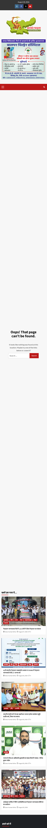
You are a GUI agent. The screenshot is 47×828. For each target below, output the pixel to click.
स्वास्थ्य (6, 623)
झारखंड (6, 620)
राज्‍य (16, 620)
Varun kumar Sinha (10, 632)
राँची (11, 620)
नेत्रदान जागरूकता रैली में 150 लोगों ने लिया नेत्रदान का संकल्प (22, 629)
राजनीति (17, 708)
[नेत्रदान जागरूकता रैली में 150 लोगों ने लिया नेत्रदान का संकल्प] (23, 611)
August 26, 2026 (23, 676)
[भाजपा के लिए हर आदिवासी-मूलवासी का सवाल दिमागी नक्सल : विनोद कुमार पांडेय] (23, 740)
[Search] (44, 87)
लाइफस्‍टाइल (28, 620)
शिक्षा (35, 620)
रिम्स (21, 620)
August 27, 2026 (23, 632)
